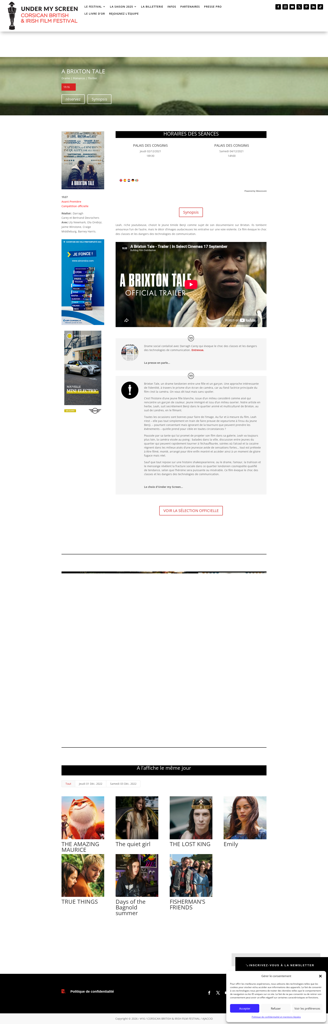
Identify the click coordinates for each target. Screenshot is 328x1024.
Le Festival (93, 6)
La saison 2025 (121, 6)
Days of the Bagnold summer (131, 907)
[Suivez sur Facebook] (278, 7)
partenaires (190, 6)
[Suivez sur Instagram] (285, 7)
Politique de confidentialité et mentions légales (276, 1016)
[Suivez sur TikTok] (320, 7)
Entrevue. (198, 350)
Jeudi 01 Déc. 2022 (90, 783)
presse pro (213, 6)
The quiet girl (133, 844)
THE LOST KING (190, 844)
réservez (73, 99)
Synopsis (99, 99)
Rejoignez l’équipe (124, 13)
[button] (320, 976)
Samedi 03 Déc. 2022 (123, 783)
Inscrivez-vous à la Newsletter (281, 965)
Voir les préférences (307, 1008)
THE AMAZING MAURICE (80, 847)
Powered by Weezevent (255, 191)
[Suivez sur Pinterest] (306, 7)
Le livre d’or (94, 13)
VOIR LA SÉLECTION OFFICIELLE (191, 510)
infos (171, 6)
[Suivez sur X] (299, 7)
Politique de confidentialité (92, 991)
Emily (231, 844)
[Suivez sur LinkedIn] (313, 7)
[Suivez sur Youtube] (292, 7)
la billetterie (152, 6)
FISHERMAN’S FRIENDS (187, 904)
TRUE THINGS (80, 901)
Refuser (276, 1008)
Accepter (244, 1008)
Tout (68, 783)
